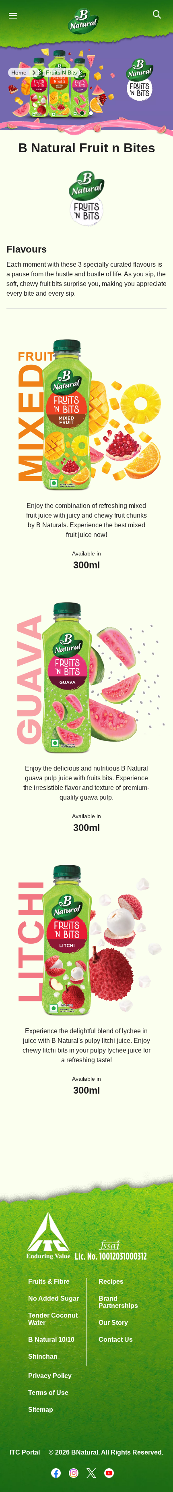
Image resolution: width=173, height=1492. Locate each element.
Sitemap (40, 1409)
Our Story (113, 1322)
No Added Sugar (53, 1298)
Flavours (26, 249)
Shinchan (43, 1356)
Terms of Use (48, 1392)
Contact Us (116, 1339)
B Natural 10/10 (51, 1339)
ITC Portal (25, 1452)
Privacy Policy (50, 1375)
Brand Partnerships (118, 1302)
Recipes (111, 1281)
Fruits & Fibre (49, 1281)
